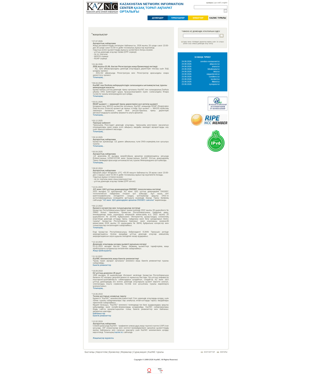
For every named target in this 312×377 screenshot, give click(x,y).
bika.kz (216, 71)
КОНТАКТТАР (209, 352)
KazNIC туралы (156, 352)
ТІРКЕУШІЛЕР (178, 18)
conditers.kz (214, 76)
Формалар (126, 352)
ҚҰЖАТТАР (198, 18)
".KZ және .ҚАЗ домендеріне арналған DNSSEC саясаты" (128, 200)
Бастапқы (90, 352)
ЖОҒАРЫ (223, 352)
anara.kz (216, 66)
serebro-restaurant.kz (210, 61)
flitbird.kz (216, 82)
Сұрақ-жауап (139, 352)
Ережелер (114, 352)
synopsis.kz (214, 84)
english (224, 3)
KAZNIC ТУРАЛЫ (217, 18)
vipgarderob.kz (213, 74)
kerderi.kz (215, 79)
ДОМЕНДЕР (157, 18)
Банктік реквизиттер (102, 265)
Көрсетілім (101, 352)
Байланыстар (99, 313)
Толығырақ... (98, 77)
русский (217, 3)
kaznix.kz (118, 332)
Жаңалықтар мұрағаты (103, 338)
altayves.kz (215, 64)
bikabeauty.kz (214, 69)
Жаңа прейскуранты (102, 251)
